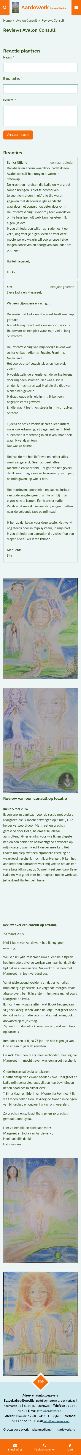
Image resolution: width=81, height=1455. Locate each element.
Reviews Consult (52, 20)
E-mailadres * (13, 79)
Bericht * (9, 100)
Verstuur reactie (18, 135)
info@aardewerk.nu (50, 1411)
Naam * (8, 57)
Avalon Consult (26, 20)
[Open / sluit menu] (76, 7)
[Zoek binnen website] (5, 7)
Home (7, 20)
